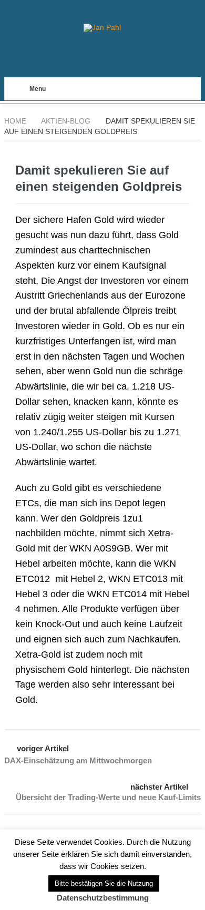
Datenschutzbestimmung (103, 897)
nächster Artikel (159, 786)
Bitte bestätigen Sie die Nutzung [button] (104, 883)
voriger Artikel (43, 748)
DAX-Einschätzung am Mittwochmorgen (78, 760)
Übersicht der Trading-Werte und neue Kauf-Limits (108, 797)
